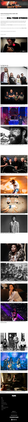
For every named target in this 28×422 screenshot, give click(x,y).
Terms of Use (2, 401)
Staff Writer (8, 15)
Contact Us (2, 409)
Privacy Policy (2, 400)
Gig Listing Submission (3, 408)
